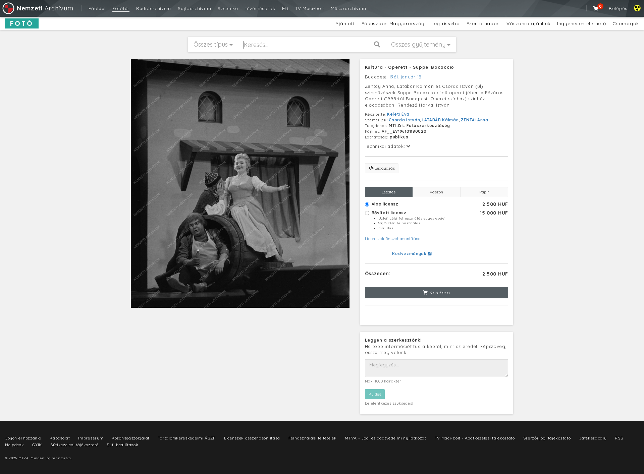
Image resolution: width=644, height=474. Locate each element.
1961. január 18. (406, 76)
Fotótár (120, 8)
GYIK (37, 444)
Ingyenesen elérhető (581, 23)
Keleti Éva (398, 114)
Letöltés (388, 191)
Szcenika (228, 8)
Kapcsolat (60, 437)
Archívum (45, 8)
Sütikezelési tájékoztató (74, 444)
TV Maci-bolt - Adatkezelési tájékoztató (475, 437)
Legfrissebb (445, 23)
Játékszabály (592, 437)
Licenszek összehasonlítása (393, 238)
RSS (619, 437)
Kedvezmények (410, 253)
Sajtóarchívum (194, 8)
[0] (596, 8)
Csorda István (404, 119)
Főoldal (97, 8)
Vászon (436, 191)
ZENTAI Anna (474, 119)
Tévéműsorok (260, 8)
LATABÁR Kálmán (440, 119)
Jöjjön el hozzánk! (23, 437)
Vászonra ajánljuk (528, 23)
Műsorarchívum (348, 8)
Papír (484, 191)
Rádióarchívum (153, 8)
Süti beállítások (122, 444)
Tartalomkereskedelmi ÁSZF (187, 437)
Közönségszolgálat (131, 437)
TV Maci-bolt (309, 8)
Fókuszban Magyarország (393, 23)
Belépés (618, 8)
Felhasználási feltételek (312, 437)
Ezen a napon (483, 23)
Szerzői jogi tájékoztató (547, 437)
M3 (285, 8)
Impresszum (90, 437)
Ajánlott (345, 23)
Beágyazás (384, 168)
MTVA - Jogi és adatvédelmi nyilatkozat (385, 437)
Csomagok (625, 23)
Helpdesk (14, 444)
